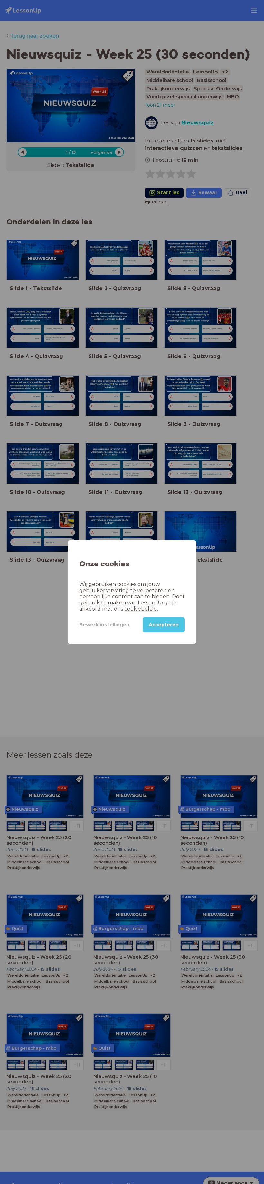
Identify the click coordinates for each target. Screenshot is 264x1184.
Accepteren (164, 625)
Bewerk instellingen (104, 625)
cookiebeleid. (141, 609)
